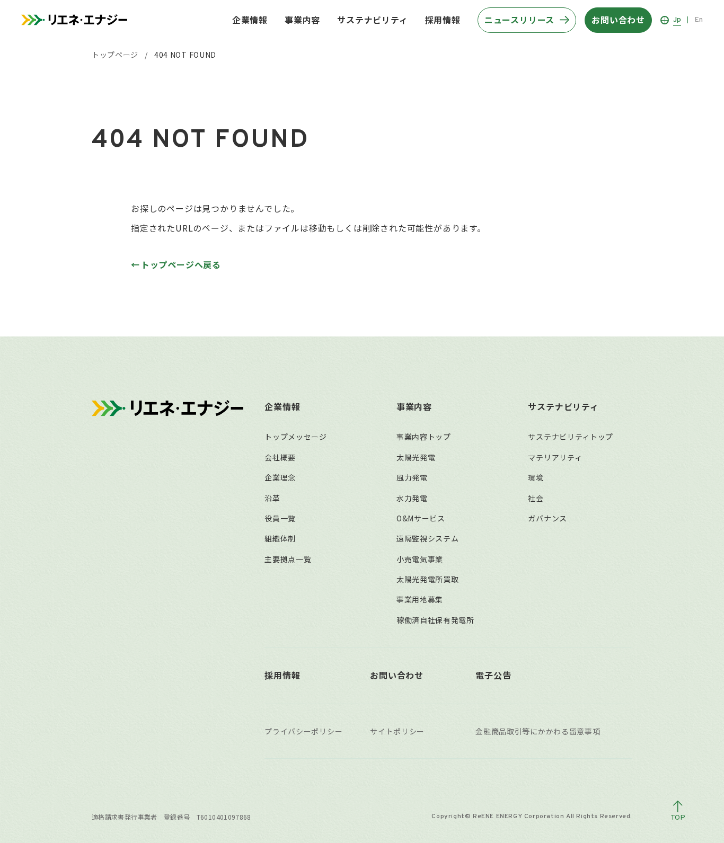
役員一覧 (280, 518)
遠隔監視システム (427, 538)
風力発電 (412, 477)
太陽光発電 (416, 457)
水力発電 (412, 498)
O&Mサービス (420, 518)
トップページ (115, 54)
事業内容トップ (423, 436)
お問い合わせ (396, 675)
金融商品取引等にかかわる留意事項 (537, 731)
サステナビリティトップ (570, 436)
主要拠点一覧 (287, 559)
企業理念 (280, 477)
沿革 (272, 498)
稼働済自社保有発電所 (435, 620)
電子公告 (493, 675)
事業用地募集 (419, 599)
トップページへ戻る (181, 264)
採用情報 (443, 19)
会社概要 (280, 457)
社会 (535, 498)
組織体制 (280, 538)
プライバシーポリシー (303, 731)
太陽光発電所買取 (427, 579)
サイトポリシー (397, 731)
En (698, 19)
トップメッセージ (295, 436)
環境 (535, 477)
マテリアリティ (555, 457)
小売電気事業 (419, 559)
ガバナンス (547, 518)
